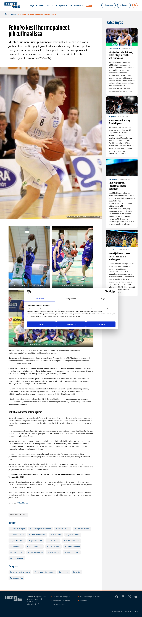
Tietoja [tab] (102, 299)
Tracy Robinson (36, 552)
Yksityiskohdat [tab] (71, 299)
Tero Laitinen (18, 552)
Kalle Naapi (54, 540)
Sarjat (78, 572)
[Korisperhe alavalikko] (66, 5)
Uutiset (13, 14)
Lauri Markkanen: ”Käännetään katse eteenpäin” (117, 186)
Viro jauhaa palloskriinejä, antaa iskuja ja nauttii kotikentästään (121, 55)
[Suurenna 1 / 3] (47, 229)
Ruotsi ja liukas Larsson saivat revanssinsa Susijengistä (119, 256)
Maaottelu (112, 250)
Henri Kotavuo (18, 535)
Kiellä (41, 324)
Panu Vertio (17, 546)
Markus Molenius (72, 540)
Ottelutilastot (22, 503)
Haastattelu (113, 179)
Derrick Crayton (83, 529)
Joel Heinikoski (18, 540)
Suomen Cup (18, 578)
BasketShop (124, 5)
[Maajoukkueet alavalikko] (53, 5)
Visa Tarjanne (18, 558)
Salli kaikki (101, 324)
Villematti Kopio (73, 552)
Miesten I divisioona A (21, 572)
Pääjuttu (65, 572)
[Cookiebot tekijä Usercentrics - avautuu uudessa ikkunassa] (106, 291)
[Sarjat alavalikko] (36, 5)
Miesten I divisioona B (45, 572)
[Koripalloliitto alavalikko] (83, 5)
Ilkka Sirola (57, 535)
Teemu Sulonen (73, 546)
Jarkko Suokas (74, 535)
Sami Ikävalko (54, 546)
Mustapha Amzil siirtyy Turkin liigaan (119, 122)
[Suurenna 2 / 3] (91, 229)
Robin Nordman (35, 546)
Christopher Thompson (42, 529)
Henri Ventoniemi (38, 535)
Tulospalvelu (108, 5)
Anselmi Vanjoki (19, 529)
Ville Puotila (54, 552)
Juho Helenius (36, 540)
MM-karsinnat (113, 48)
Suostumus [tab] (40, 299)
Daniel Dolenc (63, 529)
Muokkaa (70, 324)
